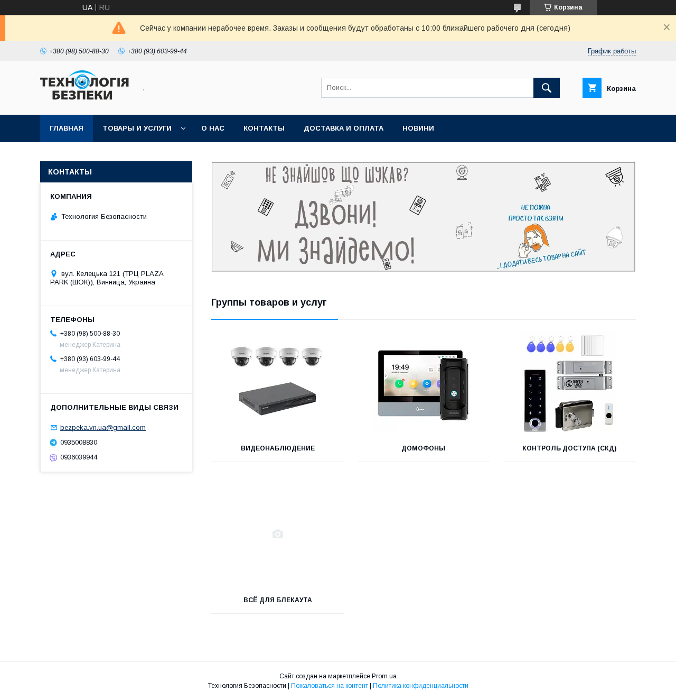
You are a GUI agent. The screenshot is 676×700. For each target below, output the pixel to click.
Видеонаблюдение (278, 448)
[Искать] (546, 88)
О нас (212, 128)
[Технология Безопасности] (85, 101)
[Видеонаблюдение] (277, 382)
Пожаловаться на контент (329, 685)
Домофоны (423, 448)
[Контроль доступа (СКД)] (569, 382)
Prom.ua (384, 676)
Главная (66, 128)
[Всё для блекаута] (277, 534)
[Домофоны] (424, 382)
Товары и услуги (137, 128)
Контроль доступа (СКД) (569, 448)
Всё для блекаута (277, 600)
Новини (418, 128)
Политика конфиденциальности (420, 685)
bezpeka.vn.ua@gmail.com (103, 427)
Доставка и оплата (343, 128)
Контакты (264, 128)
